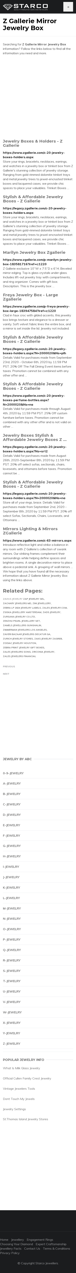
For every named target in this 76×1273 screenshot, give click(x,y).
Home (4, 1240)
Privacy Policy (10, 1253)
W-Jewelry (12, 1012)
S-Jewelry (11, 971)
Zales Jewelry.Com (54, 607)
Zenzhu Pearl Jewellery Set (21, 620)
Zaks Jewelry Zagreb (48, 638)
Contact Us (32, 1248)
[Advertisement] (38, 97)
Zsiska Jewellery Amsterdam (22, 612)
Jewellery (17, 1240)
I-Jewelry (11, 867)
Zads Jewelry (51, 612)
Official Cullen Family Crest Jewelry (27, 1078)
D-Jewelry (12, 815)
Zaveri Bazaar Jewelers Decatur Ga (26, 634)
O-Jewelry (12, 929)
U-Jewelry (11, 991)
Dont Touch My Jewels (19, 1099)
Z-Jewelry (11, 1043)
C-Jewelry (11, 804)
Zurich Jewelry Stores (18, 638)
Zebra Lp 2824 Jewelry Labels (22, 607)
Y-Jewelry (11, 1033)
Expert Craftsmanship (51, 1244)
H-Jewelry (12, 856)
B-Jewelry (11, 794)
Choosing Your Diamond (16, 1244)
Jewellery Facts (10, 1248)
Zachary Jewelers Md (17, 603)
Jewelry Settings (14, 1109)
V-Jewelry (11, 1002)
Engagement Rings (40, 1240)
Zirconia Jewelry (43, 651)
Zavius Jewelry (12, 598)
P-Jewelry (11, 939)
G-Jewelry (12, 846)
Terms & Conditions (56, 1248)
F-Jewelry (11, 835)
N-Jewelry (12, 919)
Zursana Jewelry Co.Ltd (19, 616)
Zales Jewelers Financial (19, 656)
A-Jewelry (12, 783)
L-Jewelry (11, 898)
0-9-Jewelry (13, 773)
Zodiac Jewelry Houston (19, 643)
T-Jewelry (11, 981)
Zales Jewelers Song (17, 651)
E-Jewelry (11, 825)
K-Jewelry (11, 887)
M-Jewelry (12, 908)
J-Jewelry (11, 877)
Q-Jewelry (12, 950)
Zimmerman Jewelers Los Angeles (25, 629)
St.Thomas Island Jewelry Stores (25, 1119)
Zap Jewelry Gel (33, 598)
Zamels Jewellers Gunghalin (22, 625)
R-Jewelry (11, 960)
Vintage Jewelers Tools (19, 1088)
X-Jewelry (11, 1023)
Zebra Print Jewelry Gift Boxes (23, 647)
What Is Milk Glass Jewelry (21, 1068)
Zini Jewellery (42, 603)
